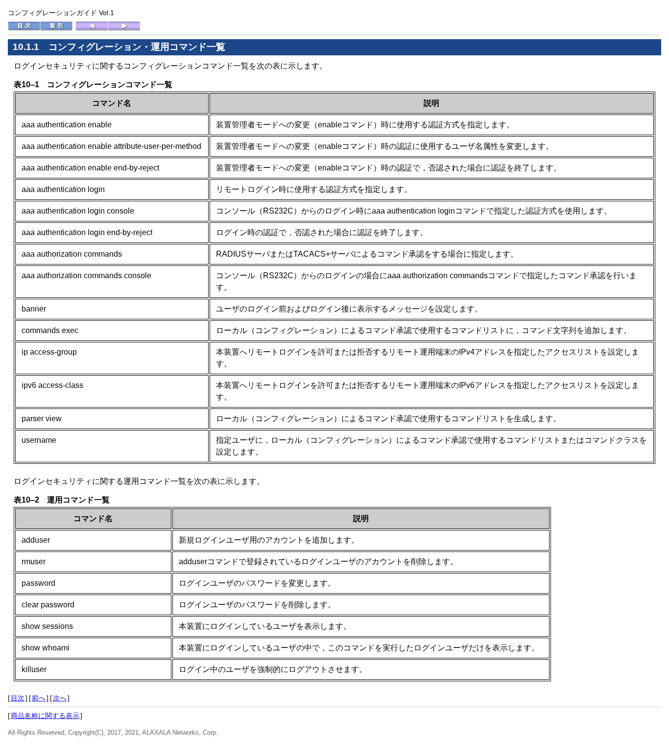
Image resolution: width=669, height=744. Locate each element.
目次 (17, 698)
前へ (39, 698)
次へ (60, 698)
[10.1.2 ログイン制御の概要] (124, 29)
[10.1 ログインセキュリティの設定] (91, 29)
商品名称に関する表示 (45, 716)
